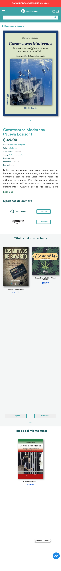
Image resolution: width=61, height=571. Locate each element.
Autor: (6, 145)
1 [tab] (30, 120)
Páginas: (6, 158)
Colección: (8, 152)
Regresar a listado (14, 26)
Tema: (6, 155)
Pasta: (6, 165)
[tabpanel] (30, 73)
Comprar (44, 222)
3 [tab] (31, 422)
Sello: (5, 148)
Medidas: (7, 162)
